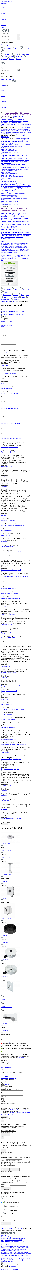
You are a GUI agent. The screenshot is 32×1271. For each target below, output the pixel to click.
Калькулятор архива (15, 1246)
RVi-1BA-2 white (5, 843)
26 (1, 1042)
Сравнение (26, 48)
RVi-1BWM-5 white (6, 1000)
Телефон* (3, 1096)
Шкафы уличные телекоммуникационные (13, 183)
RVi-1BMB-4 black (6, 935)
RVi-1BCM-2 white (6, 850)
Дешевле (11, 311)
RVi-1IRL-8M (4, 1030)
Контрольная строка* (7, 1182)
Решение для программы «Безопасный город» (15, 168)
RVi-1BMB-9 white (6, 976)
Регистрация (4, 1117)
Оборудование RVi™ (12, 113)
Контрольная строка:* (7, 1162)
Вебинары (9, 1250)
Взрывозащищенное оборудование (11, 167)
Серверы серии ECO (14, 258)
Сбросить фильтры (6, 321)
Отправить (6, 1135)
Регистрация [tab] (12, 1078)
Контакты (27, 1237)
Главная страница (6, 301)
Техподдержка (25, 54)
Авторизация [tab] (4, 1078)
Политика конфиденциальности (10, 1269)
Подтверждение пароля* (8, 1093)
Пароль (3, 1083)
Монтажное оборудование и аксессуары (12, 153)
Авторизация (15, 1170)
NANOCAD (13, 1243)
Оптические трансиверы (15, 160)
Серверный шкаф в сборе (8, 179)
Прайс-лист (7, 48)
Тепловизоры (24, 169)
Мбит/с (6, 762)
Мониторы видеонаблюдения (9, 152)
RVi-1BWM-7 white (6, 1024)
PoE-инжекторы (13, 161)
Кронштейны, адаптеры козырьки (11, 155)
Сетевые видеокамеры (7, 45)
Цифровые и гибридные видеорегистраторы (14, 143)
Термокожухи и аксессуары (9, 170)
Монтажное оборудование (8, 129)
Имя (2, 1100)
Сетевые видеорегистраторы (9, 119)
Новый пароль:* (5, 1164)
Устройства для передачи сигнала (17, 246)
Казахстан (4, 3)
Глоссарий (16, 1250)
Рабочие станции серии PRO (12, 189)
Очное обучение (12, 1249)
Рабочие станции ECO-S (9, 187)
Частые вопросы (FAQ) (16, 1240)
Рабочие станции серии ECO (9, 257)
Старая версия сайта (6, 1)
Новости (15, 54)
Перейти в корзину (6, 1067)
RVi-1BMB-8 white (6, 959)
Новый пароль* (5, 1184)
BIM (22, 1243)
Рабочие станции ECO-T (8, 255)
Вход (2, 1084)
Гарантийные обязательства (17, 1253)
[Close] (2, 1121)
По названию (4, 311)
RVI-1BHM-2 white (6, 874)
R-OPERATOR (21, 135)
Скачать (18, 59)
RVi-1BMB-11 (5, 898)
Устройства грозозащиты (15, 244)
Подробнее (20, 1057)
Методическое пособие (17, 1241)
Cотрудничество (13, 1237)
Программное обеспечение (18, 114)
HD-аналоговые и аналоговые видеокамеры (15, 139)
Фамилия (3, 1101)
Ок (4, 1151)
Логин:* (3, 1160)
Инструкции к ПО (6, 1260)
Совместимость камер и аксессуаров (18, 1247)
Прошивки (15, 1260)
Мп (8, 377)
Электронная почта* (7, 1086)
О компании (7, 54)
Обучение (16, 299)
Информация (13, 1238)
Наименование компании (8, 1103)
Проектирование (8, 56)
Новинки (21, 311)
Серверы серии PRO (10, 190)
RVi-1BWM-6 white (6, 1007)
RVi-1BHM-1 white (6, 857)
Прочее (29, 143)
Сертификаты (22, 1260)
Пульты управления (15, 243)
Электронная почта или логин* (10, 1130)
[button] (16, 327)
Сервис (11, 59)
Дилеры (17, 48)
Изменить (5, 1170)
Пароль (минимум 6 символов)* (10, 1089)
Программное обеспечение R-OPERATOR (13, 184)
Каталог (14, 301)
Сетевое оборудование (16, 122)
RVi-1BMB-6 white (6, 942)
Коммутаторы (18, 158)
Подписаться (6, 1224)
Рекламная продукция (7, 1261)
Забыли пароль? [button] (9, 1084)
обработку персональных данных (17, 1109)
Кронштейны (20, 176)
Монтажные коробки (7, 178)
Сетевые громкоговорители (9, 126)
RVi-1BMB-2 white (6, 918)
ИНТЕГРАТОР (5, 137)
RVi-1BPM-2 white (6, 993)
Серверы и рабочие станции (18, 134)
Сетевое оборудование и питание (10, 144)
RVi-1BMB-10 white (6, 881)
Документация (10, 1258)
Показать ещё (6, 1042)
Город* (3, 1098)
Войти (6, 51)
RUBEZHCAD (5, 1243)
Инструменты (19, 56)
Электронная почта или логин (9, 1079)
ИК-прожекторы (26, 124)
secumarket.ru (12, 1266)
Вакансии (21, 1237)
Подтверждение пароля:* (8, 1165)
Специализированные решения (10, 124)
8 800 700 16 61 (5, 27)
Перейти (5, 1076)
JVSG (19, 1243)
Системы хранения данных (12, 130)
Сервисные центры (11, 1252)
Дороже (16, 311)
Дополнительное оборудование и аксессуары (15, 145)
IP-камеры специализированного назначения (13, 165)
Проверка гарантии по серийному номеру (16, 1254)
